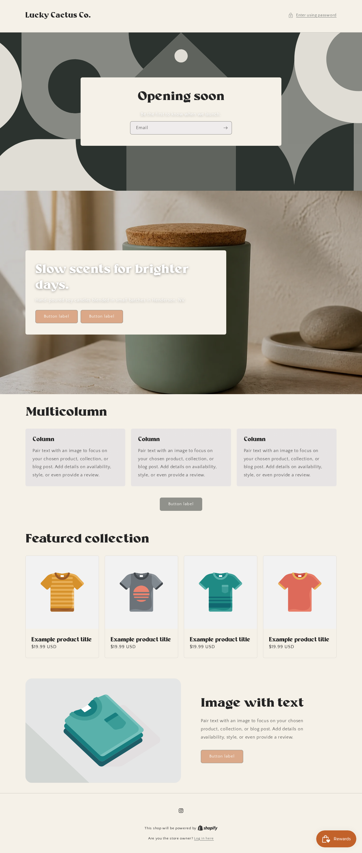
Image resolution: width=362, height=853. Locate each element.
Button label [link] (56, 316)
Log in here (204, 838)
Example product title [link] (61, 640)
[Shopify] (207, 828)
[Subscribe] (225, 127)
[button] (312, 15)
